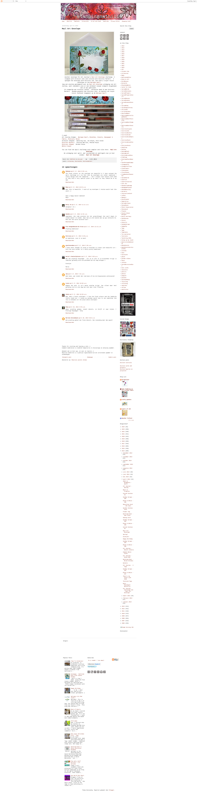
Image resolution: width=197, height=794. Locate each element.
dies (123, 252)
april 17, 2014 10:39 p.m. (78, 294)
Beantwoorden (70, 182)
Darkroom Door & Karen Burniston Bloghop (76, 748)
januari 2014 (127, 602)
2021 (123, 63)
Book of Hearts (76, 709)
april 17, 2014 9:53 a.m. (79, 171)
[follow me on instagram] (121, 39)
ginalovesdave (70, 245)
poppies (124, 275)
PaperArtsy (125, 201)
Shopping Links (126, 21)
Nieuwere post (66, 357)
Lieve (67, 283)
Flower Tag (126, 511)
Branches (93, 137)
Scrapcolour (125, 379)
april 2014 (127, 479)
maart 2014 (127, 595)
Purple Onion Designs (126, 214)
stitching (125, 283)
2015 (123, 52)
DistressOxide (126, 135)
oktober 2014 (127, 460)
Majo (67, 187)
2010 (123, 613)
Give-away (74, 721)
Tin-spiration (126, 234)
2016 (123, 54)
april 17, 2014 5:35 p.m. (83, 245)
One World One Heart (77, 775)
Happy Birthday (128, 539)
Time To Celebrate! (77, 661)
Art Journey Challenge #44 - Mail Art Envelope (128, 590)
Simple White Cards (127, 553)
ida (67, 274)
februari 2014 (127, 598)
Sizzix (124, 220)
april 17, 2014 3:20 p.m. (80, 236)
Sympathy (124, 226)
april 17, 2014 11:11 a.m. (80, 204)
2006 (123, 623)
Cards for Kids (126, 87)
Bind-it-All (125, 79)
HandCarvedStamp (127, 185)
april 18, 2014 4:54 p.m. (77, 307)
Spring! (125, 534)
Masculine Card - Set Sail (128, 505)
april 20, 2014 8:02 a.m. (87, 318)
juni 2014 (126, 474)
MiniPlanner (125, 199)
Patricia (68, 236)
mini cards (125, 268)
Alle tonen (131, 420)
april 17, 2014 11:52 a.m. (79, 214)
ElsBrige (124, 157)
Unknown (68, 171)
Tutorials (125, 236)
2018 (123, 57)
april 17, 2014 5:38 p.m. (89, 256)
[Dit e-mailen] (90, 159)
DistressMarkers (87, 161)
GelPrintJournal (127, 181)
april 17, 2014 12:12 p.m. (92, 226)
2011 (123, 611)
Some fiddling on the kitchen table (127, 389)
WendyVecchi (125, 245)
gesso (123, 256)
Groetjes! (126, 536)
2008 (123, 618)
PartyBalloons (126, 203)
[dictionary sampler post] (127, 349)
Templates (76, 21)
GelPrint (124, 179)
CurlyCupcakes (126, 111)
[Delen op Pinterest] (96, 159)
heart (123, 260)
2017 (123, 55)
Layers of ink (126, 409)
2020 (123, 61)
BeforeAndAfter (126, 77)
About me (69, 21)
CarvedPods (125, 105)
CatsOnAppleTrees (127, 107)
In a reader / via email (96, 660)
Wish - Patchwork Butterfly (126, 585)
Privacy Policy (115, 21)
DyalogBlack (125, 151)
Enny (67, 307)
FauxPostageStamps (127, 162)
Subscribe (106, 21)
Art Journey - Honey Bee (127, 556)
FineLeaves (125, 170)
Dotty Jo (68, 204)
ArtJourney (70, 161)
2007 (123, 620)
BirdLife (124, 83)
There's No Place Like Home (127, 578)
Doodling (124, 147)
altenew (124, 250)
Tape (123, 230)
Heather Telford (127, 418)
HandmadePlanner (127, 187)
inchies (124, 262)
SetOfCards (125, 218)
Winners (125, 563)
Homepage (90, 357)
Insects (100, 137)
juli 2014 (126, 472)
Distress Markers (68, 142)
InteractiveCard (127, 193)
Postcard (71, 139)
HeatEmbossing (126, 189)
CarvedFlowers (126, 93)
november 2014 (127, 457)
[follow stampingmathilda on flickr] (127, 36)
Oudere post (112, 357)
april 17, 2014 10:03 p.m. (78, 283)
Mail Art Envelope (98, 77)
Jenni (67, 294)
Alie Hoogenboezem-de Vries (75, 226)
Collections (85, 21)
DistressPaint (126, 140)
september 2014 (128, 464)
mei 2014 (126, 476)
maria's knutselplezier (73, 256)
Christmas (125, 109)
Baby (123, 75)
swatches (124, 285)
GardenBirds (125, 177)
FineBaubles (125, 164)
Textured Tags (127, 581)
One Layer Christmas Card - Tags (77, 734)
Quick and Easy (126, 216)
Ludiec (124, 195)
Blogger (111, 790)
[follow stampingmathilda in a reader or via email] (121, 36)
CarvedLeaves (126, 100)
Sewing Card (127, 517)
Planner (124, 211)
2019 (123, 59)
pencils (124, 271)
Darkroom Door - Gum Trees (128, 514)
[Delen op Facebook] (94, 159)
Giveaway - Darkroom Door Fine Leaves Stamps (77, 675)
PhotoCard (125, 209)
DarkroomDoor (126, 113)
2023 (123, 67)
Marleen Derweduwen (72, 318)
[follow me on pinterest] (124, 36)
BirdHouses (125, 81)
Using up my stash (127, 240)
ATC (123, 69)
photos (124, 273)
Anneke (68, 214)
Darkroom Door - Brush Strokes (128, 560)
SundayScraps (126, 224)
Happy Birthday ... (77, 688)
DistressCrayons (127, 129)
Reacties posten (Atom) (79, 360)
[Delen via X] (93, 159)
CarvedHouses (126, 98)
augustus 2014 (127, 468)
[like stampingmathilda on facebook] (124, 39)
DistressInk (78, 161)
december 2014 (127, 453)
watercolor (125, 289)
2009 (123, 616)
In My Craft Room (96, 21)
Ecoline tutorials (126, 362)
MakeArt (124, 197)
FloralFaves (125, 172)
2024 (123, 427)
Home (63, 21)
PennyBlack (125, 205)
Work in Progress (126, 490)
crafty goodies (126, 399)
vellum (124, 287)
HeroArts (124, 191)
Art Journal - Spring (127, 487)
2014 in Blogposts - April (127, 483)
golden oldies (126, 258)
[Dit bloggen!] (91, 159)
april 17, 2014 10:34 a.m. (77, 187)
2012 (123, 46)
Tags (123, 228)
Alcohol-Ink (125, 71)
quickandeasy (126, 279)
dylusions (125, 254)
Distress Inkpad (67, 144)
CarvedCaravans (126, 91)
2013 (123, 48)
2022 (123, 65)
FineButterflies (127, 166)
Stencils (124, 222)
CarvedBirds (125, 89)
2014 (123, 50)
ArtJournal (125, 73)
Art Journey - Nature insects (128, 549)
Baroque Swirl (95, 82)
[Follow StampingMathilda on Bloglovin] (94, 665)
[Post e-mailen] (86, 159)
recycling (125, 281)
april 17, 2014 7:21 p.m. (76, 274)
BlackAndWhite (126, 85)
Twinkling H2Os (126, 238)
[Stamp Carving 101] (127, 627)
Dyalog (124, 149)
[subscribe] (92, 672)
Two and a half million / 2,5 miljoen (76, 763)
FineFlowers (125, 168)
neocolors (125, 270)
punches (124, 277)
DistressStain (126, 145)
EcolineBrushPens (127, 155)
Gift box (124, 183)
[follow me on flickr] (98, 672)
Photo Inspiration (127, 207)
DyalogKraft (125, 153)
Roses (78, 139)
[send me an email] (127, 39)
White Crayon (66, 146)
